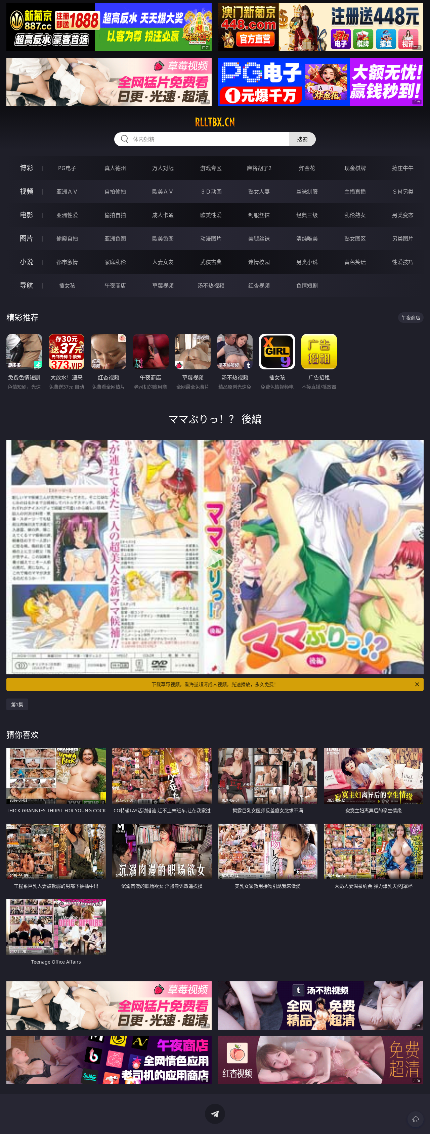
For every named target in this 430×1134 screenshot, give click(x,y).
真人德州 (115, 168)
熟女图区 (355, 238)
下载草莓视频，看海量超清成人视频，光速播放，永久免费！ (215, 684)
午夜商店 (115, 285)
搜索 (302, 139)
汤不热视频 (211, 285)
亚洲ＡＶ (67, 191)
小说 (26, 261)
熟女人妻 (259, 191)
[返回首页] (415, 1119)
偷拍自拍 (115, 215)
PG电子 (67, 168)
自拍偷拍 (115, 191)
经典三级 (307, 215)
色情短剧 (307, 285)
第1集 (17, 704)
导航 (26, 285)
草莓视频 (163, 285)
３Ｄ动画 (211, 191)
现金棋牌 (355, 168)
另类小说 (307, 262)
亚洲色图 (115, 238)
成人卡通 (163, 215)
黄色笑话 (355, 262)
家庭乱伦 (115, 262)
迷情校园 (259, 262)
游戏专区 (211, 168)
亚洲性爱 (67, 215)
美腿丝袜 (259, 238)
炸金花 (307, 168)
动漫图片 (211, 238)
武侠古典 (211, 262)
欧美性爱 (211, 215)
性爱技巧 (403, 262)
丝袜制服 (307, 191)
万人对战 (163, 168)
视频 (26, 191)
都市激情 (67, 262)
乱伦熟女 (355, 215)
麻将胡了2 (259, 168)
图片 (26, 238)
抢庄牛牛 (403, 168)
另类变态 (403, 215)
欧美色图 (163, 238)
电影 (26, 214)
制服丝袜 (259, 215)
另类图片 (403, 238)
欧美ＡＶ (163, 191)
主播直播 (355, 191)
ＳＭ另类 (403, 191)
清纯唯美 (307, 238)
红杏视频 (259, 285)
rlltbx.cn (215, 122)
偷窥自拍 (67, 238)
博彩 (26, 167)
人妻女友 (163, 262)
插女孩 (67, 285)
